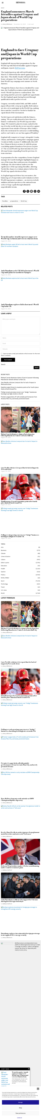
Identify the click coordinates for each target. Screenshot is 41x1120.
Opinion (3, 571)
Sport (2, 8)
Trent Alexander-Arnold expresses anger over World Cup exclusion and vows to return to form (19, 238)
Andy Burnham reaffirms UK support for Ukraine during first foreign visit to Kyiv (19, 900)
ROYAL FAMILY (5, 578)
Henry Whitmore (7, 24)
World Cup (24, 201)
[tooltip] (24, 191)
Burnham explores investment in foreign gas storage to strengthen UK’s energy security (20, 934)
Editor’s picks (5, 562)
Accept (20, 1102)
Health (3, 568)
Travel (2, 587)
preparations (14, 201)
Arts (2, 547)
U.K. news (4, 590)
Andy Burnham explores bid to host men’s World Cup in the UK (20, 305)
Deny (20, 1108)
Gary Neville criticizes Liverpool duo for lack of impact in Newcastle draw (19, 468)
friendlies (5, 201)
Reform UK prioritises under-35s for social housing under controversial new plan (20, 867)
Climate (3, 553)
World (2, 593)
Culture (3, 559)
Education (4, 565)
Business (3, 550)
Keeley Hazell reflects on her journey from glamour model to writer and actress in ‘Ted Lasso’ (20, 833)
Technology (4, 584)
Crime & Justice (5, 556)
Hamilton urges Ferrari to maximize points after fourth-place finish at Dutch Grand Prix (19, 502)
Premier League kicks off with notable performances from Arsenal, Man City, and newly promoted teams (19, 398)
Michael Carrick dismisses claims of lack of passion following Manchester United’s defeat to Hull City (20, 378)
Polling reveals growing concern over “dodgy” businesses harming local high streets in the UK (19, 393)
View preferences (21, 1113)
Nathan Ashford (7, 870)
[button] (38, 1089)
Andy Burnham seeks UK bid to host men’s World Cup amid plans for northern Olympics (20, 271)
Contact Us (19, 1117)
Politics (3, 575)
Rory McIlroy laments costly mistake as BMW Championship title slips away (17, 799)
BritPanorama (20, 68)
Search (3, 364)
